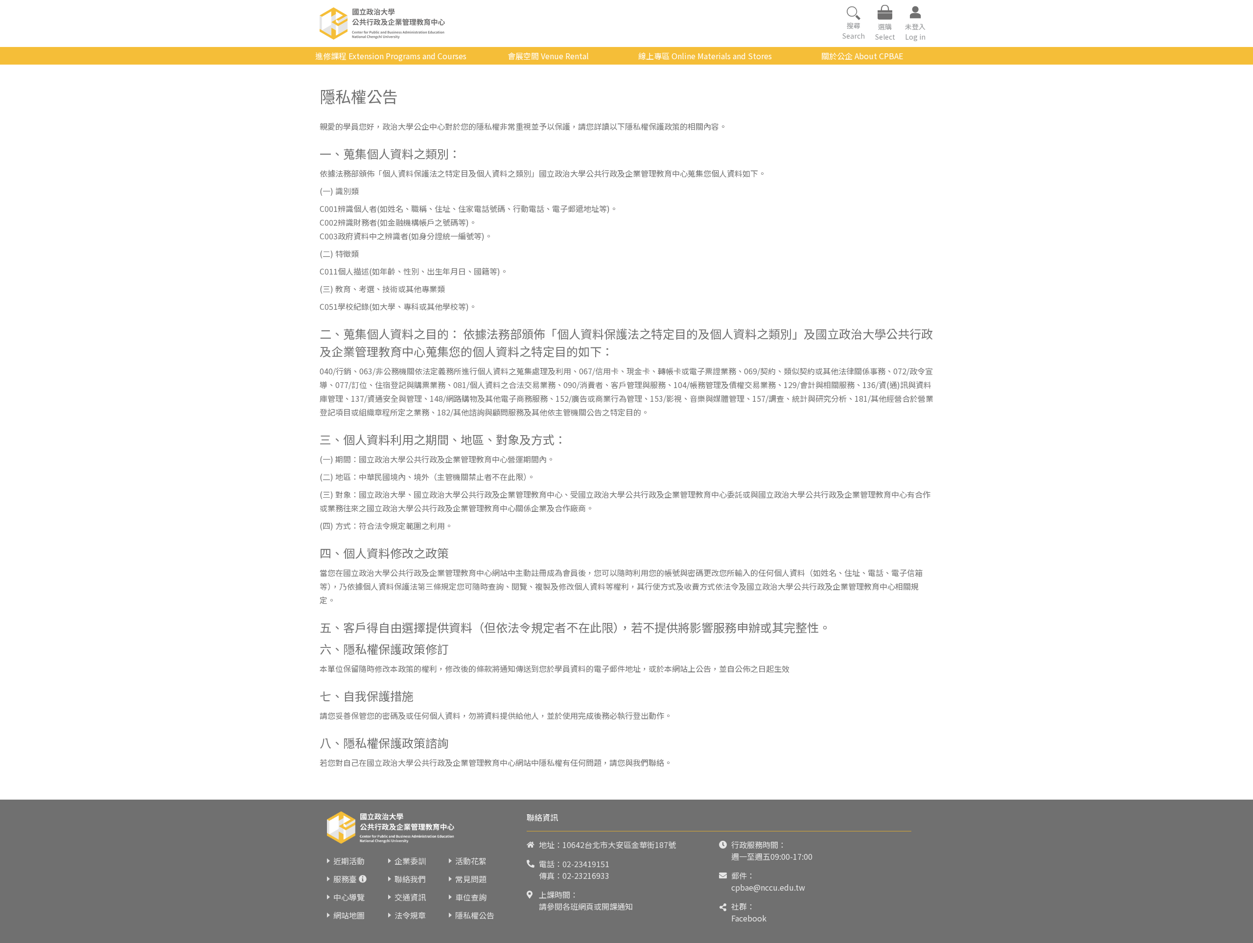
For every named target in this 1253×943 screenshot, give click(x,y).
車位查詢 (471, 897)
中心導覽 (349, 897)
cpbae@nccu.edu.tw (768, 887)
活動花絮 (471, 861)
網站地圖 (349, 915)
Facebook (748, 918)
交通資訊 (410, 897)
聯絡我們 (410, 879)
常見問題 (471, 879)
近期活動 (349, 861)
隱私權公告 (474, 915)
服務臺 (345, 879)
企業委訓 (410, 861)
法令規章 (410, 915)
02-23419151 (585, 864)
